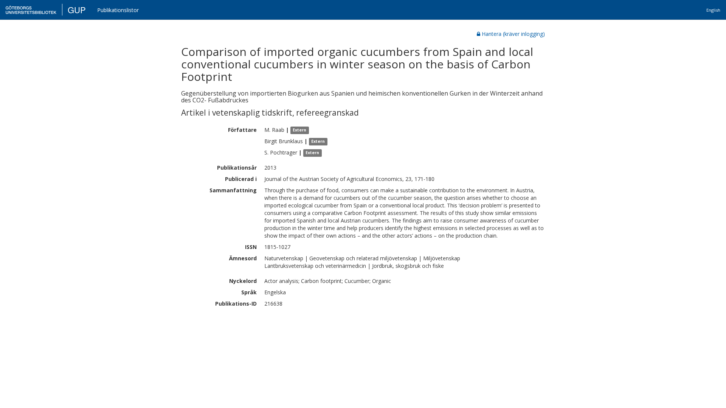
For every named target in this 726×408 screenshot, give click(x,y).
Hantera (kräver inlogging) (513, 33)
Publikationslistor (118, 10)
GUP (77, 9)
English (713, 10)
